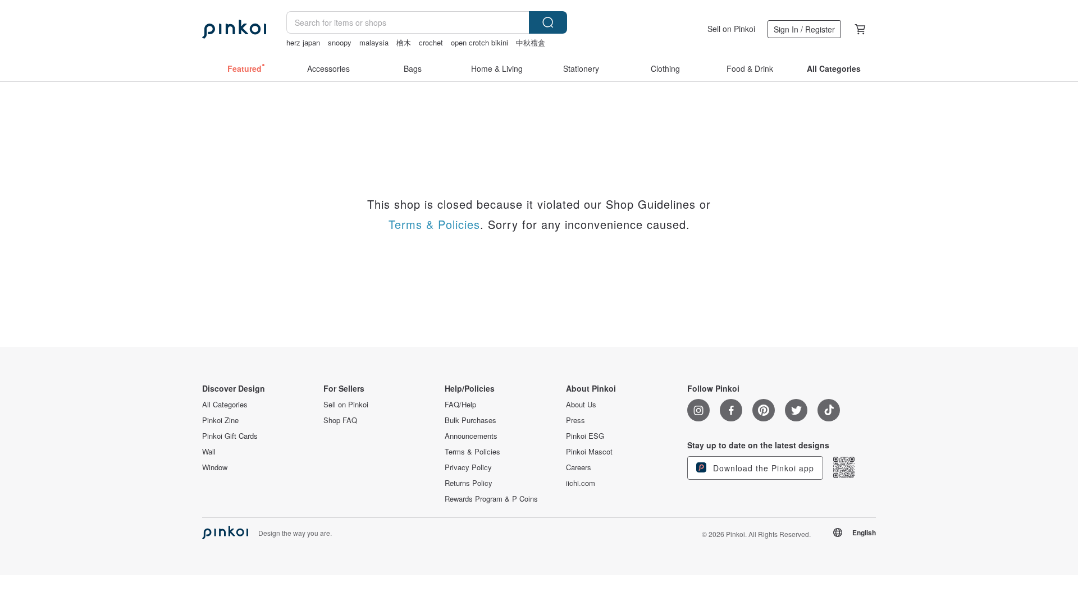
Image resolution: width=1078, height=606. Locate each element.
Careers (578, 467)
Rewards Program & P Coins (491, 499)
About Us (581, 404)
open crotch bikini (479, 42)
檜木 (403, 42)
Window (214, 467)
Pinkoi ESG (585, 436)
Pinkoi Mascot (589, 452)
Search (548, 22)
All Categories (225, 404)
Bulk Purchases (470, 420)
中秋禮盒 (530, 42)
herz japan (303, 42)
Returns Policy (468, 483)
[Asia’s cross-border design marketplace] (234, 29)
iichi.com (580, 483)
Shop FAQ (340, 420)
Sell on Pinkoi (731, 28)
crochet (431, 42)
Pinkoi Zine (220, 420)
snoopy (339, 42)
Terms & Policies (434, 224)
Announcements (471, 436)
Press (575, 420)
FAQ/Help (460, 404)
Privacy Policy (468, 467)
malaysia (374, 42)
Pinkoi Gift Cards (230, 436)
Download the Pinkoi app (762, 468)
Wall (209, 452)
